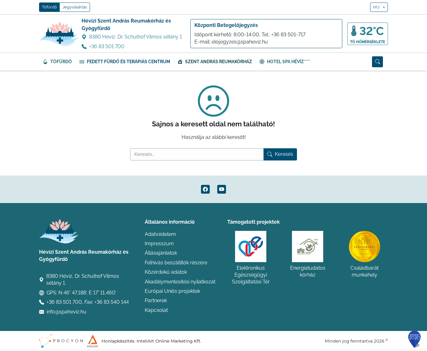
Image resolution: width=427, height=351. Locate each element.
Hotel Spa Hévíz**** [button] (288, 61)
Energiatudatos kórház (307, 271)
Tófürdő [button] (49, 7)
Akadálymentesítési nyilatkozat (180, 282)
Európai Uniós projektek (172, 291)
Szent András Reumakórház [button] (218, 61)
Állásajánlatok (161, 253)
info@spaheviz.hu (66, 312)
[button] (377, 61)
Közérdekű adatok (166, 272)
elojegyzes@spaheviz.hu (240, 42)
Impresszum (159, 244)
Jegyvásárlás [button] (75, 7)
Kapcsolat (156, 310)
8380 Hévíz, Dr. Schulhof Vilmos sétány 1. (136, 37)
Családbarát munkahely (364, 271)
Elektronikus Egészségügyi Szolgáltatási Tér (251, 275)
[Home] (59, 33)
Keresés (284, 154)
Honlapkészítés (118, 340)
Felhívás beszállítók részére (176, 263)
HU (376, 7)
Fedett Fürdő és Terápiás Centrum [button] (128, 61)
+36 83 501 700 (106, 46)
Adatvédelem (160, 234)
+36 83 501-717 (288, 35)
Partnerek (156, 300)
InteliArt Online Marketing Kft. (169, 340)
